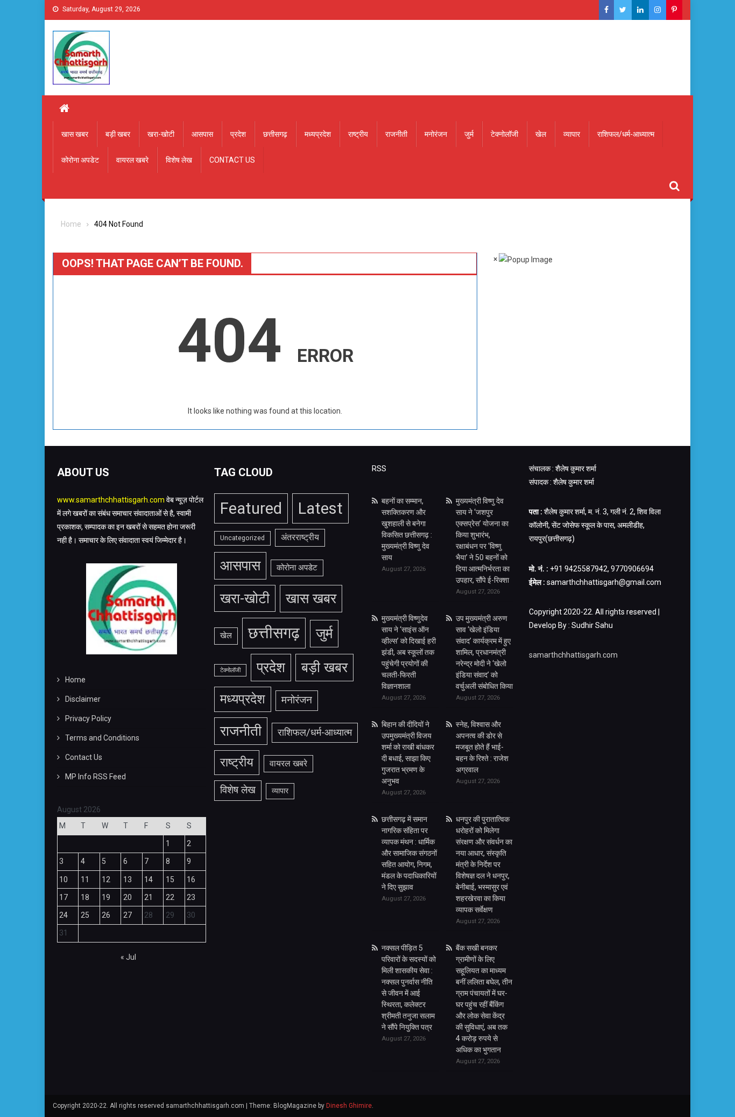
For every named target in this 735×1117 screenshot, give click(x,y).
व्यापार (571, 134)
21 (148, 897)
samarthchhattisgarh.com (573, 655)
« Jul (128, 957)
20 (127, 897)
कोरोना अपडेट (80, 160)
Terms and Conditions (102, 738)
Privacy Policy (88, 718)
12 (106, 879)
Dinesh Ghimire (349, 1105)
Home (75, 679)
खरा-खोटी (160, 134)
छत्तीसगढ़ (275, 134)
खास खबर (74, 134)
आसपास (202, 134)
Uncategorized (242, 538)
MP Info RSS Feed (95, 776)
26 (106, 915)
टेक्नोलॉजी (504, 134)
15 (170, 879)
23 (191, 897)
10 (63, 879)
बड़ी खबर (117, 134)
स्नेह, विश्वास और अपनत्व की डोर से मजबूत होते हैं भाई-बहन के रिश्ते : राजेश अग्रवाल (482, 747)
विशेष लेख (179, 160)
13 (127, 879)
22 (170, 897)
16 (191, 879)
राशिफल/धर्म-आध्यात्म (625, 134)
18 (85, 897)
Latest (320, 508)
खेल (540, 134)
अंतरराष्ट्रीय (300, 537)
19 (106, 897)
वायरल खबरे (132, 160)
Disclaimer (83, 699)
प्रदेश (238, 134)
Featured (251, 508)
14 (148, 879)
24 (63, 915)
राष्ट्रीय (358, 134)
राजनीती (396, 134)
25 (85, 915)
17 (63, 897)
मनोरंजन (436, 134)
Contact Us (232, 160)
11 (85, 879)
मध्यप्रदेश (318, 134)
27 (127, 915)
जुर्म (468, 134)
